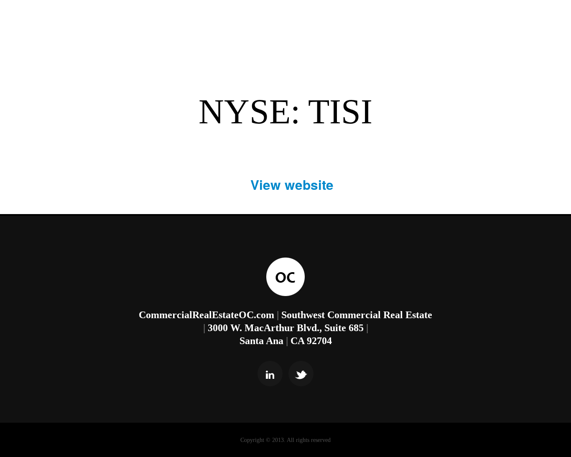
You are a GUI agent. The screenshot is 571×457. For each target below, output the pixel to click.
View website (292, 184)
